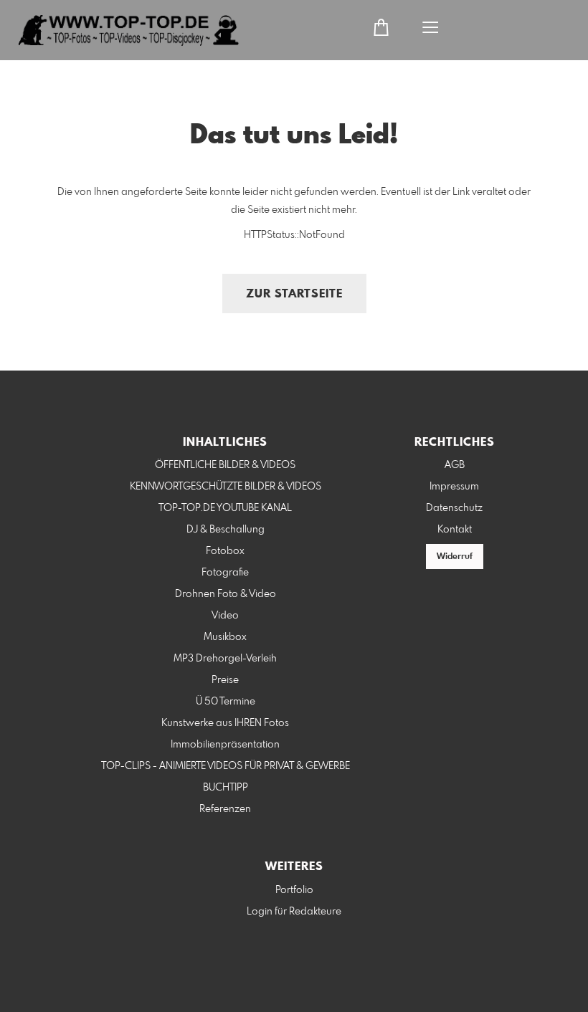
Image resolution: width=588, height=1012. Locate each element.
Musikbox (225, 637)
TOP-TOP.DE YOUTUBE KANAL (225, 508)
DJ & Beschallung (225, 530)
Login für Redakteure (294, 912)
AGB (455, 465)
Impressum (454, 487)
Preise (225, 680)
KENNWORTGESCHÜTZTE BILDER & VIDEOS (225, 487)
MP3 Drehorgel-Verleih (225, 659)
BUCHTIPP (225, 788)
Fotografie (225, 573)
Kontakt (454, 530)
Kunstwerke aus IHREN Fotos (225, 723)
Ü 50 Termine (225, 702)
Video (225, 616)
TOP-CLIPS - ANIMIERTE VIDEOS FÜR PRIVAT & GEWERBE (225, 766)
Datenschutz (454, 508)
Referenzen (225, 809)
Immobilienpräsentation (225, 745)
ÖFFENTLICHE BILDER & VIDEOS (225, 465)
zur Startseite (294, 294)
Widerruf (455, 557)
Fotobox (225, 551)
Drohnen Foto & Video (225, 594)
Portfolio (294, 890)
